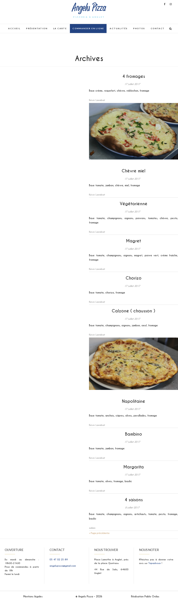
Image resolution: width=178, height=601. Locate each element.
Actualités (118, 28)
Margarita (133, 467)
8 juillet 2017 (132, 507)
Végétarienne (133, 203)
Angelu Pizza (89, 7)
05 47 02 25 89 (59, 559)
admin (92, 527)
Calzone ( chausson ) (133, 311)
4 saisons (133, 499)
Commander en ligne (88, 28)
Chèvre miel (133, 171)
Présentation (36, 28)
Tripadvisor (155, 563)
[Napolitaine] (133, 364)
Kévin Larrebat (97, 100)
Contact (158, 28)
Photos (139, 28)
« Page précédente (99, 533)
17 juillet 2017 (132, 84)
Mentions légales (33, 596)
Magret (133, 241)
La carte (60, 28)
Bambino (133, 434)
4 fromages (133, 76)
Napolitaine (133, 401)
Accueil (14, 28)
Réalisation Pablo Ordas (145, 596)
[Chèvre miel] (133, 131)
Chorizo (133, 278)
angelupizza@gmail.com (63, 565)
